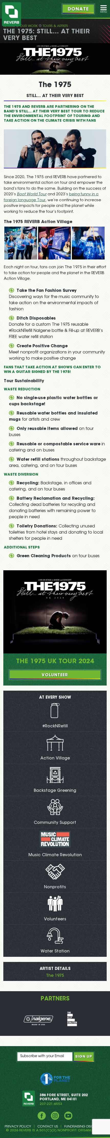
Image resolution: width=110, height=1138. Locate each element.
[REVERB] (11, 14)
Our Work (29, 26)
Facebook (42, 1116)
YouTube (68, 1116)
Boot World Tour (32, 194)
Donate (78, 9)
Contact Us (47, 1126)
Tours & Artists (55, 26)
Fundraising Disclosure (84, 1126)
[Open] (103, 9)
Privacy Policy (18, 1126)
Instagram (55, 1116)
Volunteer (55, 675)
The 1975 (55, 976)
